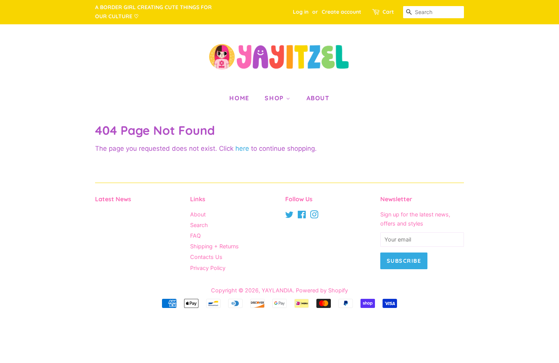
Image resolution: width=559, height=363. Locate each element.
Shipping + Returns (214, 246)
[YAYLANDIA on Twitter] (289, 216)
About (318, 98)
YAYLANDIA (277, 290)
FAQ (195, 235)
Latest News (113, 199)
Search (199, 225)
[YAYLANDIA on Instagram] (314, 216)
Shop (275, 98)
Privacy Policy (208, 268)
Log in (300, 11)
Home (239, 98)
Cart (388, 11)
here (242, 148)
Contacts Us (206, 257)
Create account (341, 11)
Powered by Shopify (322, 290)
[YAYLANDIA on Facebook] (301, 216)
